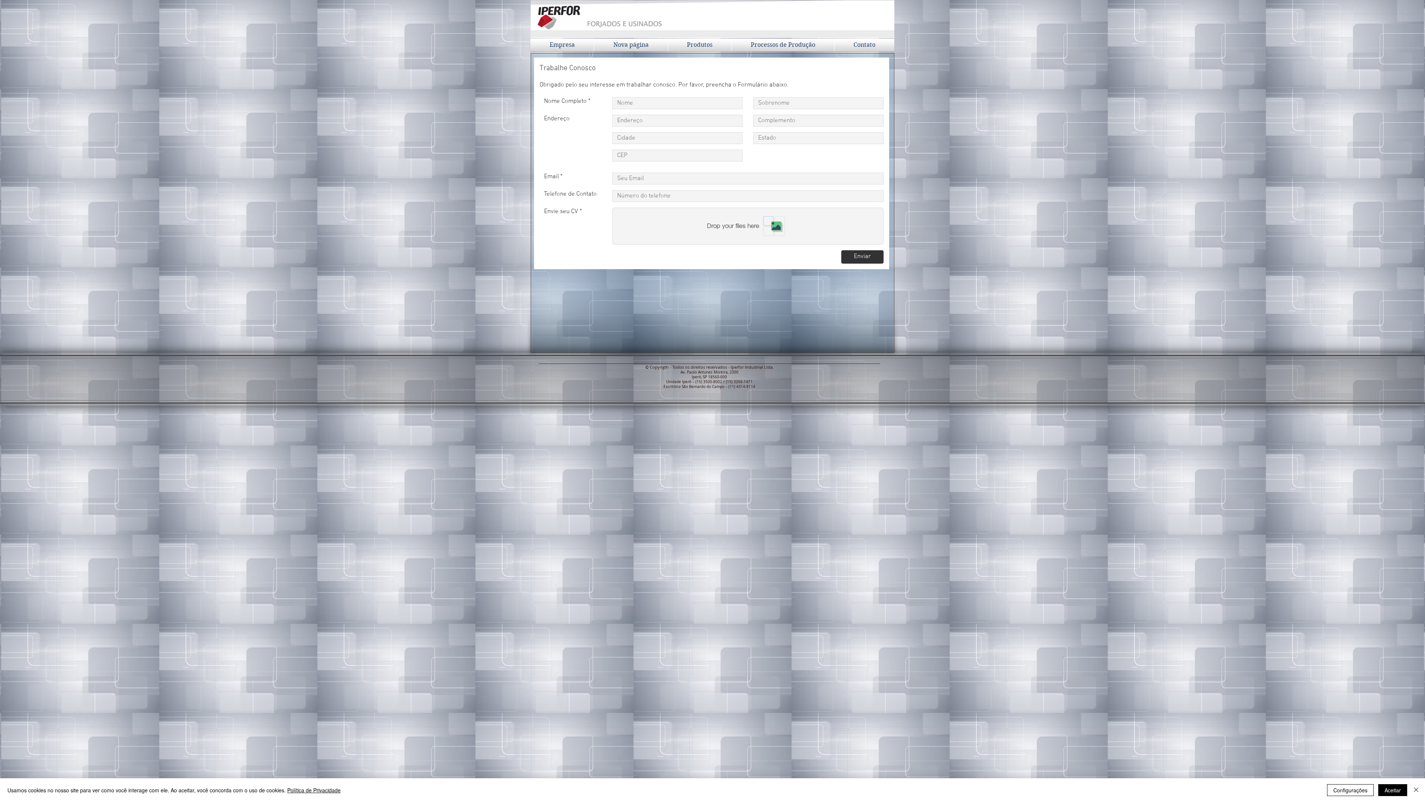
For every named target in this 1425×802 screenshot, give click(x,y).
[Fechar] (1416, 790)
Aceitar (1393, 790)
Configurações (1350, 790)
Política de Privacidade (314, 790)
